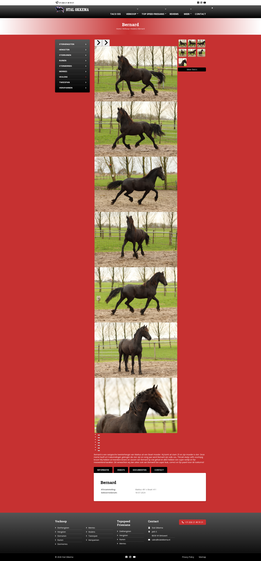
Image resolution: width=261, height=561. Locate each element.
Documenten (139, 470)
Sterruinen (65, 55)
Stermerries (65, 66)
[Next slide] (106, 42)
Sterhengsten (66, 44)
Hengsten (64, 49)
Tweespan (64, 82)
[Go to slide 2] (99, 437)
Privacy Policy (188, 557)
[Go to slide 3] (99, 440)
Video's (121, 470)
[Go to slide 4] (99, 442)
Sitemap (202, 557)
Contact (159, 470)
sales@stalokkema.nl (161, 539)
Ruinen (62, 60)
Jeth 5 (154, 531)
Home (118, 29)
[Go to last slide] (98, 42)
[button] (182, 43)
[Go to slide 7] (99, 450)
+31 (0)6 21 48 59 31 (66, 3)
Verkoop (126, 29)
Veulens (134, 29)
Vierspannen (65, 87)
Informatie (103, 470)
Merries (63, 71)
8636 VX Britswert (159, 535)
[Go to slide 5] (99, 445)
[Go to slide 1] (99, 435)
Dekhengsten (125, 531)
